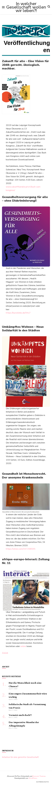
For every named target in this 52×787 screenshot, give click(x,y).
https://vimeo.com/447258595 (20, 548)
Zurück (5, 653)
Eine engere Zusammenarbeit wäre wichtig (28, 695)
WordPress (33, 778)
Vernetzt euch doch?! (20, 715)
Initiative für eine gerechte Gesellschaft (20, 757)
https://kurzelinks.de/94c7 (18, 312)
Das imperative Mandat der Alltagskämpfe (24, 724)
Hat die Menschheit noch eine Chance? (25, 684)
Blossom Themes (39, 776)
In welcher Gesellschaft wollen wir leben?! (26, 7)
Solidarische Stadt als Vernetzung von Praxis (27, 706)
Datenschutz (42, 782)
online (23, 646)
